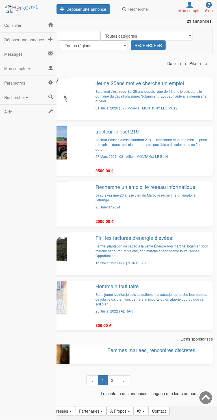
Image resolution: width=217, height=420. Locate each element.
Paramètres (14, 83)
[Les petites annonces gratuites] (28, 7)
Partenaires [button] (90, 411)
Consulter (12, 25)
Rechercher (137, 9)
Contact (159, 411)
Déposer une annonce (85, 9)
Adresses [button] (60, 411)
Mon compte (16, 68)
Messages (13, 54)
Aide (8, 112)
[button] (141, 411)
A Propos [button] (119, 411)
